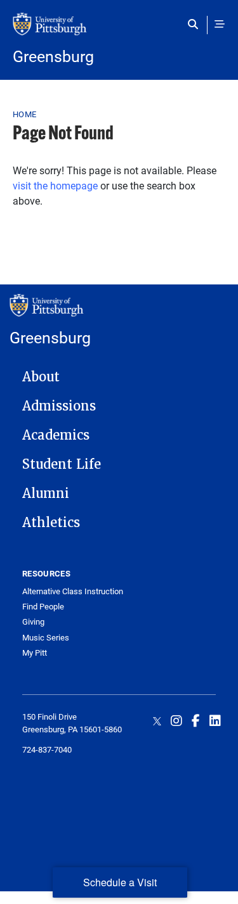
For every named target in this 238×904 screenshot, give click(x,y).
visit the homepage (55, 185)
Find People (43, 606)
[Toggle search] (196, 24)
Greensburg (53, 56)
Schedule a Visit (120, 882)
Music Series (45, 637)
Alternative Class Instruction (72, 591)
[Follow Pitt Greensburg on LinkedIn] (215, 720)
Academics (55, 435)
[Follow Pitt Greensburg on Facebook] (196, 720)
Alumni (45, 493)
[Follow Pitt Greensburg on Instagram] (176, 720)
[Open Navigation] (219, 24)
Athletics (51, 522)
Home (24, 114)
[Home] (119, 30)
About (41, 377)
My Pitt (34, 652)
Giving (33, 621)
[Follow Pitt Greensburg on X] (157, 720)
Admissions (59, 406)
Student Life (61, 464)
